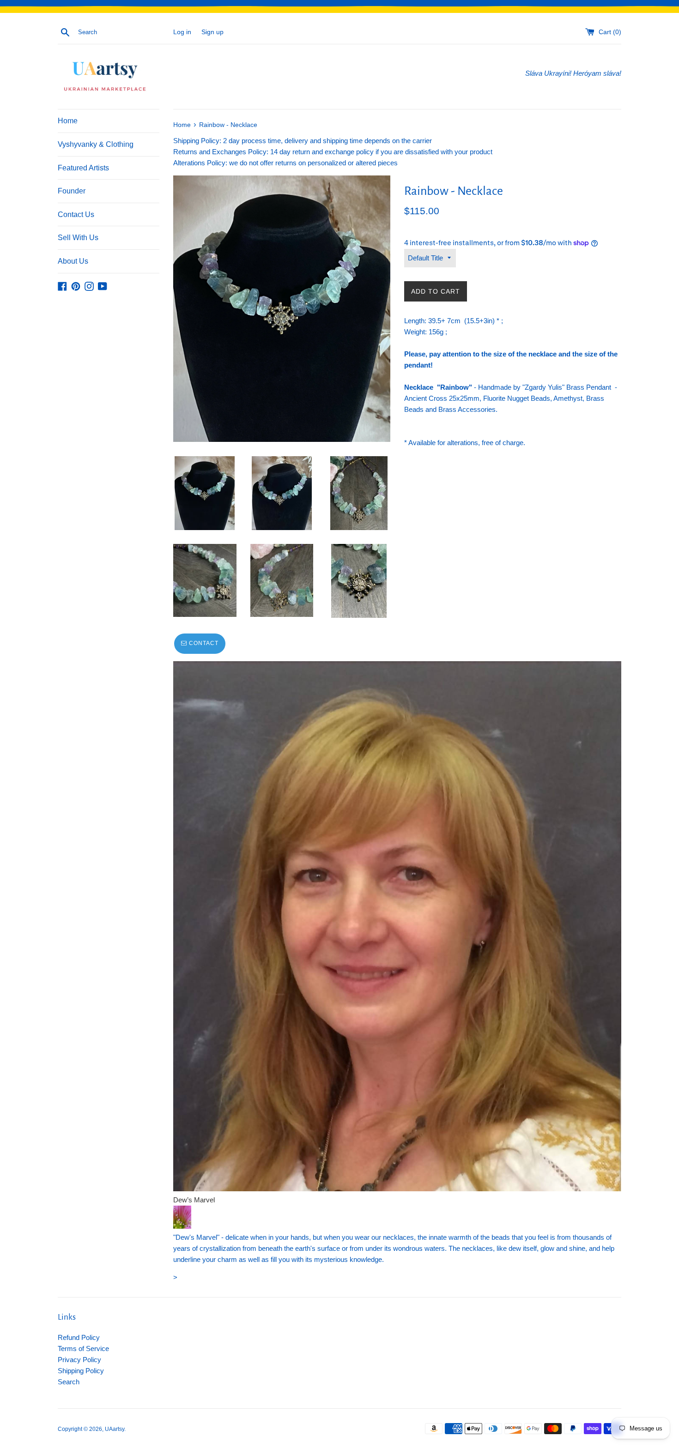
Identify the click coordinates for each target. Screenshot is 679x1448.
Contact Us (76, 214)
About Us (73, 261)
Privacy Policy (79, 1360)
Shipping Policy (81, 1371)
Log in (182, 32)
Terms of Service (83, 1348)
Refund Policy (79, 1337)
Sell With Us (78, 237)
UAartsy (114, 1429)
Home (68, 121)
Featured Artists (83, 168)
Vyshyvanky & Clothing (95, 144)
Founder (71, 191)
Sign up (212, 32)
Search (68, 1382)
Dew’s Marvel (194, 1200)
